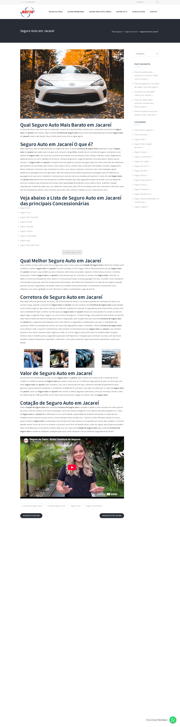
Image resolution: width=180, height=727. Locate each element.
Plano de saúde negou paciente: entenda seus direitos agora (144, 103)
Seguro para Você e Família (100, 12)
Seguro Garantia (141, 189)
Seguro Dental (140, 175)
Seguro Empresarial (75, 12)
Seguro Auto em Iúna (31, 516)
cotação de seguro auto (32, 506)
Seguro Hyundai (26, 226)
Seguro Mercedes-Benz (30, 245)
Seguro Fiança (140, 185)
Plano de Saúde (138, 12)
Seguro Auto (121, 12)
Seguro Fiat (25, 208)
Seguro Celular (140, 152)
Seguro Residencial (142, 194)
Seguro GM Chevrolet (29, 217)
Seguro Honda (26, 222)
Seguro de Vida (140, 171)
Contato (153, 12)
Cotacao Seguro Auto (56, 506)
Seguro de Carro (141, 166)
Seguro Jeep (25, 240)
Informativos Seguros (143, 130)
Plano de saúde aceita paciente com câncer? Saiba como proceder (146, 75)
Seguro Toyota (26, 231)
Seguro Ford (25, 212)
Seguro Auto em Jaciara (111, 516)
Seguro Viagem (140, 207)
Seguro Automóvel (94, 506)
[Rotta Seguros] (27, 12)
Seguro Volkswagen (28, 236)
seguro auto (76, 506)
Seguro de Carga (56, 12)
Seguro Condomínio (142, 157)
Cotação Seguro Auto (72, 252)
